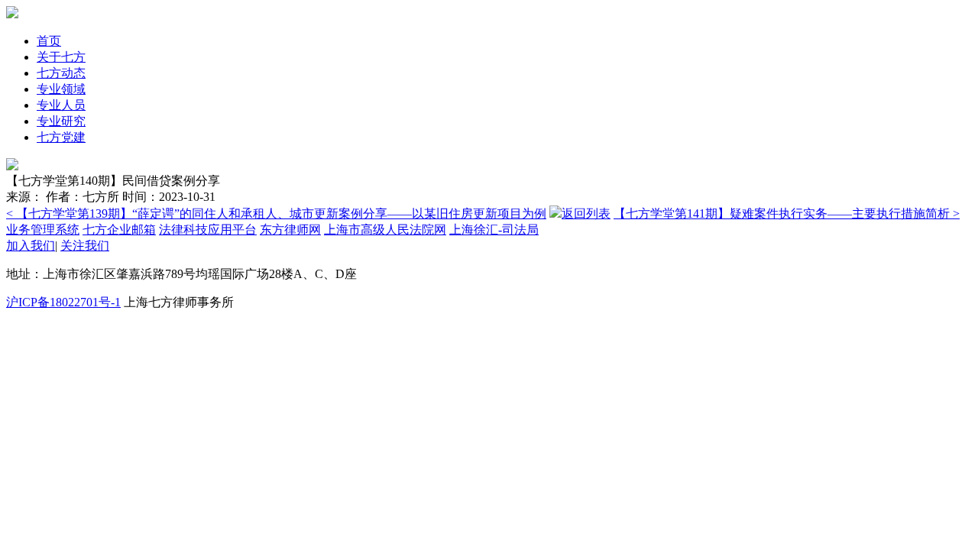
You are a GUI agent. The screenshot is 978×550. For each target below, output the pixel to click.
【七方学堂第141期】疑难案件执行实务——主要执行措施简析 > (787, 213)
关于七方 (61, 56)
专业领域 (61, 88)
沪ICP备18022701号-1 (63, 302)
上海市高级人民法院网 (385, 229)
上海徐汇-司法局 (494, 229)
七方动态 (61, 72)
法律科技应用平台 (208, 229)
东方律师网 (290, 229)
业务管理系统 (42, 229)
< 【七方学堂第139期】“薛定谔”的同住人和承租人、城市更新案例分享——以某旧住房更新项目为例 (276, 213)
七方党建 (61, 137)
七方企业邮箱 (119, 229)
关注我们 (84, 245)
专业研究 (61, 121)
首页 (49, 40)
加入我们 (30, 245)
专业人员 (61, 105)
